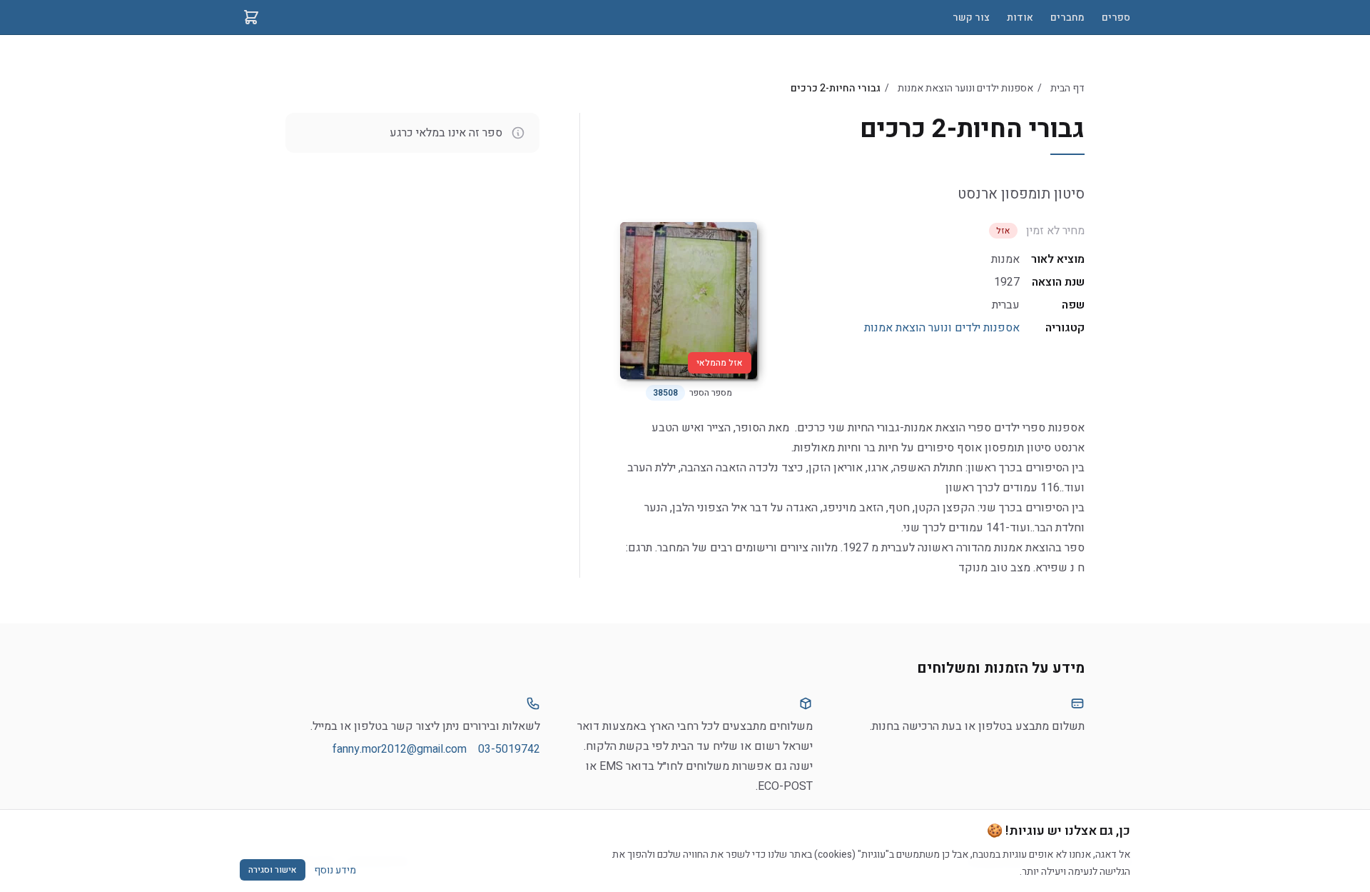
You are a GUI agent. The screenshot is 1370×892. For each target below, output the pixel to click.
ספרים (1116, 17)
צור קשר (971, 17)
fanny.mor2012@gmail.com (400, 749)
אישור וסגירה (272, 869)
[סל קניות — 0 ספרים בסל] (251, 17)
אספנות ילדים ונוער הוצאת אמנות (965, 88)
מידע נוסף (335, 870)
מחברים (1067, 17)
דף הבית (1067, 88)
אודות (1020, 17)
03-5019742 (509, 749)
